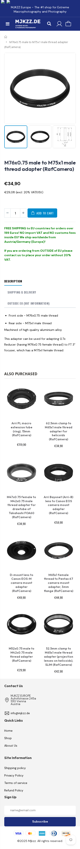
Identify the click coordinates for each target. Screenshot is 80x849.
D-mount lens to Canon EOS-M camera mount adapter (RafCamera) (21, 583)
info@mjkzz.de (20, 713)
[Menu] (7, 24)
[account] (59, 23)
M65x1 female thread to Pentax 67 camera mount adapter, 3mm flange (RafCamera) (58, 583)
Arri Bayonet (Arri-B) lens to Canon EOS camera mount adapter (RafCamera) (58, 505)
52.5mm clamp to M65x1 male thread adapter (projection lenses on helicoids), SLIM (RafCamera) (58, 657)
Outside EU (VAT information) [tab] (28, 303)
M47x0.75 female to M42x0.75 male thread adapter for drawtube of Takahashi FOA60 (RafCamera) (21, 507)
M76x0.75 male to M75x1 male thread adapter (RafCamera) (40, 165)
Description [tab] (13, 281)
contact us (12, 255)
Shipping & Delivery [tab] (21, 292)
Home (5, 37)
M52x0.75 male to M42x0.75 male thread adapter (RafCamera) (21, 655)
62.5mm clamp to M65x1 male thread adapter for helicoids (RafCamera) (58, 431)
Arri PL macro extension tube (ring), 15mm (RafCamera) (21, 429)
